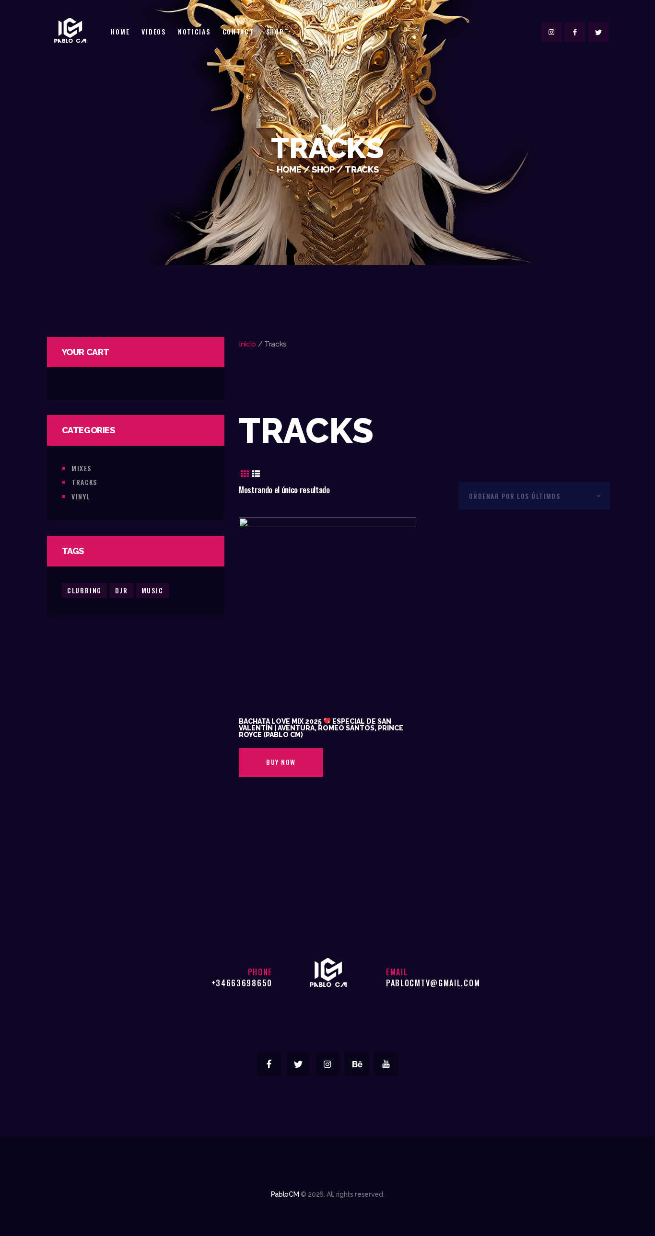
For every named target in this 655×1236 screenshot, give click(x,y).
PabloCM (285, 1194)
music (152, 590)
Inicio (247, 343)
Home (289, 169)
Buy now (280, 762)
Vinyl (80, 496)
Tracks (84, 482)
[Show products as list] (256, 474)
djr (121, 590)
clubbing (84, 590)
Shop (323, 169)
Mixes (81, 468)
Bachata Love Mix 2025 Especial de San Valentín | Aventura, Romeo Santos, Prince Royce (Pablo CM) (321, 727)
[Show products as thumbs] (244, 474)
